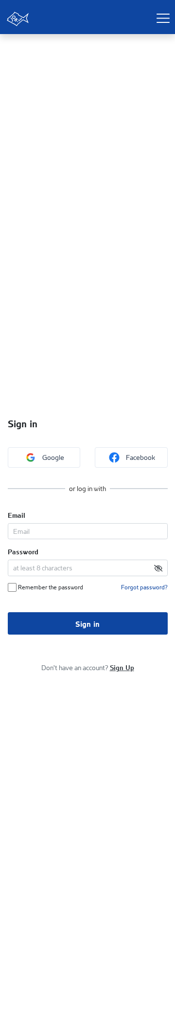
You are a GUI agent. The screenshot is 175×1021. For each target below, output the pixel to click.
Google (53, 457)
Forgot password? (144, 587)
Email (16, 514)
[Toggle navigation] (163, 18)
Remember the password (50, 587)
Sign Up (122, 667)
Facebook (140, 457)
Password (23, 551)
